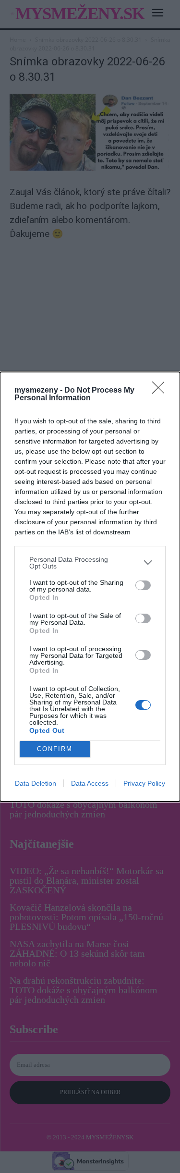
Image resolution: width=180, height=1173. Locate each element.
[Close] (161, 391)
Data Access (89, 783)
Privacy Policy (144, 783)
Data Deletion (35, 783)
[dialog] (90, 587)
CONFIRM (54, 749)
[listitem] (90, 562)
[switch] (143, 585)
